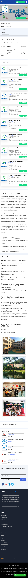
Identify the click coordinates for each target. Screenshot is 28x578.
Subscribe (23, 479)
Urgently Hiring (4, 515)
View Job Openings (7, 26)
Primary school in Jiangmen (15, 79)
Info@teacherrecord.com (11, 558)
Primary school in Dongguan (15, 147)
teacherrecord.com (10, 566)
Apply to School (21, 18)
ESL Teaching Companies (6, 526)
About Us (3, 540)
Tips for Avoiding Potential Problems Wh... (10, 495)
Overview (4, 29)
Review (3, 32)
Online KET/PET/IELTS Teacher (15, 452)
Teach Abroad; (14, 42)
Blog (2, 538)
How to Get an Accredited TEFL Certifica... (11, 497)
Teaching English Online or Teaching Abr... (10, 499)
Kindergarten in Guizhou (14, 120)
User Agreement (4, 544)
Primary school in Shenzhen (15, 161)
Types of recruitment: (6, 42)
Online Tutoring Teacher (13, 459)
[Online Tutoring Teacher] (4, 461)
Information (4, 30)
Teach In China (4, 517)
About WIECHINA (6, 23)
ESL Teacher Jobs (5, 524)
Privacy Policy (4, 542)
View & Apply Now (23, 75)
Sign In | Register (21, 2)
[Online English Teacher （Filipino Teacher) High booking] (4, 447)
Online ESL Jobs (4, 522)
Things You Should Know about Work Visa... (11, 501)
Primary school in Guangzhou (15, 106)
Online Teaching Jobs (5, 519)
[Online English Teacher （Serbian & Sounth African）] (4, 441)
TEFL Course (3, 535)
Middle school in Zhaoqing (15, 134)
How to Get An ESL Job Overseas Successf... (11, 503)
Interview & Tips (5, 34)
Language (3, 549)
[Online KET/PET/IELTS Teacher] (4, 454)
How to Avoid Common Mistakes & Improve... (11, 506)
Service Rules (4, 546)
